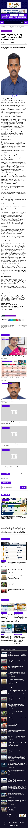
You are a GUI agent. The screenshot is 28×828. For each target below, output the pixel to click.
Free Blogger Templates (18, 824)
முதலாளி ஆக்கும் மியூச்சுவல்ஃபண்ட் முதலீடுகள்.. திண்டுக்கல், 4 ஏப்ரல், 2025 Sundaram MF (16, 737)
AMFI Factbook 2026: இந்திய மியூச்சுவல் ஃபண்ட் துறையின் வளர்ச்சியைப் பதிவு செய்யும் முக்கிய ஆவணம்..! (7, 638)
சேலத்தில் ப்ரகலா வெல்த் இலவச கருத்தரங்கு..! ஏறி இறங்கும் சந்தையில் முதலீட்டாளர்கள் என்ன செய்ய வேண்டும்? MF (17, 802)
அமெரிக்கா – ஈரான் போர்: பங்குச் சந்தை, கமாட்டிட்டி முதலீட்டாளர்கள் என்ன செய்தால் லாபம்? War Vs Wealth (12, 356)
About (9, 822)
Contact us (14, 822)
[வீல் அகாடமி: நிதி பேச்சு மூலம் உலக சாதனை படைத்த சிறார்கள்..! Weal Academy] (4, 809)
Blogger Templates (12, 824)
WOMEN (11, 17)
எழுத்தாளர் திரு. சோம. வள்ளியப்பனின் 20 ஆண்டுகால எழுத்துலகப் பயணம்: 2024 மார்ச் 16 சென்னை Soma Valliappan (16, 577)
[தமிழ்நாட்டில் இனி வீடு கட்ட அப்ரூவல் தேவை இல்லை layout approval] (4, 571)
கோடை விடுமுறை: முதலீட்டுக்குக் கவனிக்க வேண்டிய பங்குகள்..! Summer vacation (12, 400)
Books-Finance (5, 17)
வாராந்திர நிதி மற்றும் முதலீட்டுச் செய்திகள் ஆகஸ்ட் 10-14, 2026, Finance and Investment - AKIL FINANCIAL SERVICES (17, 780)
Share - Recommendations (10, 26)
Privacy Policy (22, 822)
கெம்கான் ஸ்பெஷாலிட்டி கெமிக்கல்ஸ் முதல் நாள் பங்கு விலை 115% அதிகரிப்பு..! (13, 444)
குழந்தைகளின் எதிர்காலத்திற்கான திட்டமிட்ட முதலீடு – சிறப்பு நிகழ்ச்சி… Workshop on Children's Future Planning (20, 639)
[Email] (20, 320)
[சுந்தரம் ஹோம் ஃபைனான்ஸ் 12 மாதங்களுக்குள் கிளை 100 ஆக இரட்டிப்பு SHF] (4, 731)
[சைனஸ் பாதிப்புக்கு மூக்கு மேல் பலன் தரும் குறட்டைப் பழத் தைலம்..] (4, 668)
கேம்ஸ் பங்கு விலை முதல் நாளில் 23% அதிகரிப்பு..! (11, 466)
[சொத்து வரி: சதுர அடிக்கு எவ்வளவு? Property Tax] (4, 591)
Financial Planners (22, 17)
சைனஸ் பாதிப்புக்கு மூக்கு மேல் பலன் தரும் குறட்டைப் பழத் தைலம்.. (15, 667)
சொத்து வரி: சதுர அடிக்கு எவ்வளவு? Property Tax (16, 590)
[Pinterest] (17, 320)
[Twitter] (11, 320)
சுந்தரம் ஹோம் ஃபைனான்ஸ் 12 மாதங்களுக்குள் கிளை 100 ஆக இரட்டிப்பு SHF (16, 731)
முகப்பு (2, 26)
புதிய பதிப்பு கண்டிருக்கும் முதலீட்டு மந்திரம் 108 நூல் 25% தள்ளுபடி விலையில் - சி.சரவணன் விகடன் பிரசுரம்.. (17, 764)
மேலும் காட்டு (24, 335)
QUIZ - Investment (14, 15)
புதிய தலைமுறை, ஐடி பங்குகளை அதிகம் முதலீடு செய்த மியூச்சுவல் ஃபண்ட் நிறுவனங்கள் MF (12, 378)
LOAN (15, 17)
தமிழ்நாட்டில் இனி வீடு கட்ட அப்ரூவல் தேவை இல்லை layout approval (16, 570)
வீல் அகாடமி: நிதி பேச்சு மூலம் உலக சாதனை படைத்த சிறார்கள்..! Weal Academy (16, 808)
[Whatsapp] (14, 320)
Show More (24, 600)
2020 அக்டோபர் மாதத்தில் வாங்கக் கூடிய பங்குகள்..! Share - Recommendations (13, 422)
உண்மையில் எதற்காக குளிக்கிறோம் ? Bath (15, 583)
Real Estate (21, 15)
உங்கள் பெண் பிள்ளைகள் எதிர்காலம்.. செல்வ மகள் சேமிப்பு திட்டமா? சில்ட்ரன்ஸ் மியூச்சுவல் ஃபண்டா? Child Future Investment (17, 744)
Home (4, 822)
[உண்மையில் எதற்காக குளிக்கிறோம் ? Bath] (4, 584)
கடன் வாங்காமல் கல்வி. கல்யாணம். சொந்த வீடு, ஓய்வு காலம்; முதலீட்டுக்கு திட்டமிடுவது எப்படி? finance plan (16, 673)
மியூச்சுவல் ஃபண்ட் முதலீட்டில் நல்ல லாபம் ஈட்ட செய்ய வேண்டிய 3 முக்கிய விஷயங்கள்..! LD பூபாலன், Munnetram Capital (16, 794)
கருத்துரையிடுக (4, 478)
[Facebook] (9, 320)
